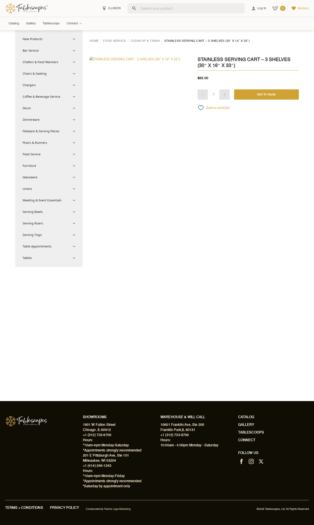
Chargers (29, 85)
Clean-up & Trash (145, 40)
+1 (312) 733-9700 (97, 435)
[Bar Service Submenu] (75, 50)
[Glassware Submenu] (75, 177)
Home (94, 40)
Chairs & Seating (35, 73)
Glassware (30, 177)
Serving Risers (33, 223)
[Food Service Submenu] (75, 154)
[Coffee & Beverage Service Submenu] (75, 96)
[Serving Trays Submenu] (75, 235)
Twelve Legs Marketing (117, 509)
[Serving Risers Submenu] (75, 223)
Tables (27, 258)
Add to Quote (266, 94)
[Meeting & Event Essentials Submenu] (75, 200)
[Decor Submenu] (75, 108)
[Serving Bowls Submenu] (75, 212)
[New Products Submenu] (75, 39)
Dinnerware (31, 120)
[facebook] (241, 461)
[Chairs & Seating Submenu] (75, 73)
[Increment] (224, 94)
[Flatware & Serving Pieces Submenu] (75, 131)
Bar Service (31, 50)
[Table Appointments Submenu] (75, 246)
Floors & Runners (35, 143)
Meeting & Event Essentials (42, 200)
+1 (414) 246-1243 (97, 466)
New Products (33, 39)
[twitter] (261, 461)
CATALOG (246, 417)
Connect (72, 23)
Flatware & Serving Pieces (41, 131)
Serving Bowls (33, 212)
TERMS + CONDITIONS (24, 508)
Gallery (31, 23)
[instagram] (251, 461)
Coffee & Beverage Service (41, 97)
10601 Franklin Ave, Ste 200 (182, 425)
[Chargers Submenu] (75, 85)
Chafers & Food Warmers (40, 62)
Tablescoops (51, 23)
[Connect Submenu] (81, 23)
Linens (27, 189)
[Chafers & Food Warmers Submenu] (75, 62)
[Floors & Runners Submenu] (75, 142)
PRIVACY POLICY (64, 508)
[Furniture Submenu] (75, 166)
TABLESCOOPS (251, 432)
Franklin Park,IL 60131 (177, 430)
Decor (27, 108)
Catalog (14, 23)
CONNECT (247, 440)
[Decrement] (203, 94)
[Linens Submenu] (75, 189)
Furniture (29, 166)
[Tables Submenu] (75, 258)
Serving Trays (32, 235)
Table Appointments (37, 246)
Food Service (32, 154)
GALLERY (246, 425)
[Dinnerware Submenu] (75, 119)
